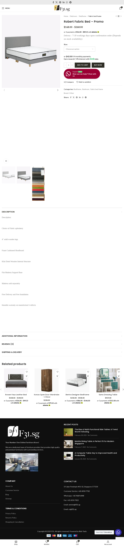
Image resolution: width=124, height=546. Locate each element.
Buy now (98, 65)
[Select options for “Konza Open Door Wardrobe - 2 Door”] (57, 376)
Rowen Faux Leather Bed (16, 394)
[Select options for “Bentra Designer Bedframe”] (88, 376)
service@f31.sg (74, 505)
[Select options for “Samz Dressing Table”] (119, 376)
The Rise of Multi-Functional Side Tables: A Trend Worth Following (96, 430)
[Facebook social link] (53, 2)
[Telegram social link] (70, 2)
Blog (7, 494)
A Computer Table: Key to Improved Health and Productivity (96, 454)
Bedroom (73, 16)
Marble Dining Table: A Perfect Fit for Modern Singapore (94, 442)
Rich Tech (82, 531)
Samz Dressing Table (108, 394)
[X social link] (56, 2)
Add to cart (82, 65)
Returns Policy (10, 518)
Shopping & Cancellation (14, 522)
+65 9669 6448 (78, 496)
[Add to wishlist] (27, 372)
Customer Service (12, 490)
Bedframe (83, 16)
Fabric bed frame (95, 16)
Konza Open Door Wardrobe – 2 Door (46, 395)
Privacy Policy (10, 513)
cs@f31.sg (72, 509)
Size (65, 44)
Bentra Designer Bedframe (77, 394)
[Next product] (121, 16)
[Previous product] (116, 16)
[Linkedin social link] (63, 2)
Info (96, 59)
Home (66, 16)
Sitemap (8, 499)
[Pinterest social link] (60, 2)
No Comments (92, 435)
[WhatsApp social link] (67, 2)
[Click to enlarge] (6, 161)
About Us (9, 486)
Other (71, 93)
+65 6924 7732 (84, 491)
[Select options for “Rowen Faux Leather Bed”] (27, 376)
